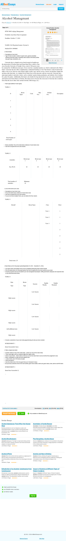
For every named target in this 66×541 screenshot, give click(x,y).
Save (22, 413)
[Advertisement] (33, 388)
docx (58, 408)
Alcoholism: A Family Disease (42, 424)
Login (55, 4)
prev (43, 60)
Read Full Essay (9, 413)
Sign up (33, 496)
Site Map (41, 538)
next (61, 60)
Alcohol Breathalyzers (9, 439)
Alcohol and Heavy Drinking (42, 454)
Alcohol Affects (7, 454)
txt (43, 408)
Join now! (48, 4)
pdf (50, 408)
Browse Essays (40, 4)
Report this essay (53, 63)
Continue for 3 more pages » (9, 408)
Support (61, 4)
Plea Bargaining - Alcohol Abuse (43, 439)
